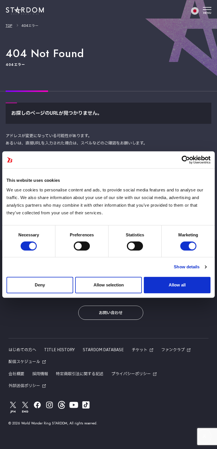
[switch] (82, 246)
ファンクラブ (173, 350)
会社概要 (16, 374)
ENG (25, 411)
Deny (40, 284)
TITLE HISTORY (59, 350)
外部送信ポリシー (24, 386)
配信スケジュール (24, 362)
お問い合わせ (111, 313)
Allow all (177, 284)
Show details (186, 266)
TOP (9, 25)
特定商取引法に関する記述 (79, 374)
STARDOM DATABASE (103, 350)
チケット (139, 350)
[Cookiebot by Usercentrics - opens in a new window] (186, 160)
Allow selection (109, 284)
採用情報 (40, 374)
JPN (13, 411)
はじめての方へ (22, 350)
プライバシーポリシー (131, 374)
